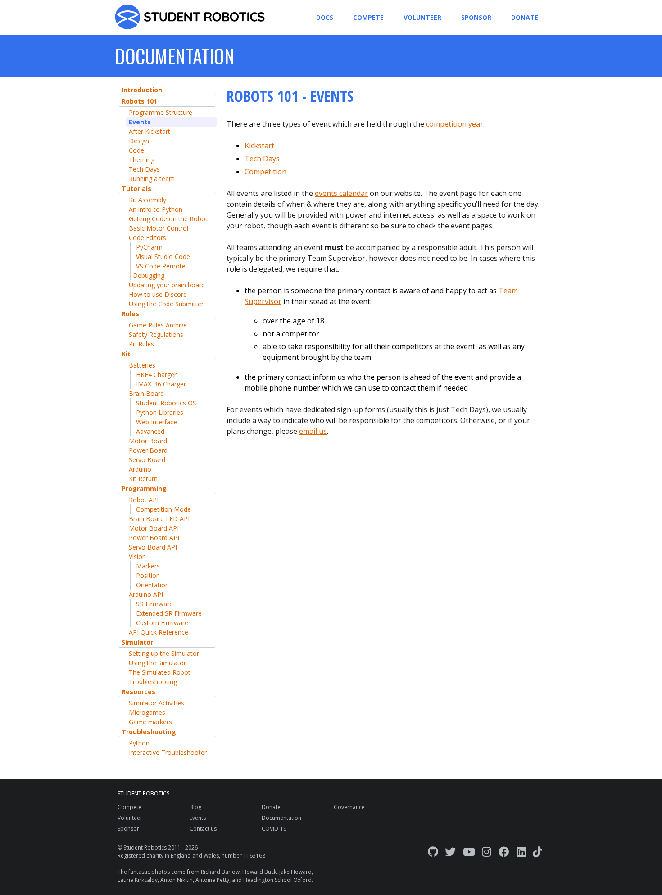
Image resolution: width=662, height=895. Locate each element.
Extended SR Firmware (169, 613)
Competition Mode (163, 509)
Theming (141, 159)
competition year (454, 124)
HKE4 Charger (156, 374)
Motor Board (148, 440)
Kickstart (259, 145)
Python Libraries (159, 412)
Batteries (142, 365)
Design (139, 140)
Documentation (281, 818)
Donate (524, 17)
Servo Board (147, 459)
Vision (137, 556)
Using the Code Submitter (166, 304)
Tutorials (136, 188)
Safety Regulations (156, 334)
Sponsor (476, 17)
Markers (148, 566)
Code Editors (147, 237)
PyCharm (149, 247)
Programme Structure (160, 112)
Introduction (142, 90)
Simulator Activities (156, 703)
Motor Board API (154, 528)
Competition (265, 172)
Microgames (147, 712)
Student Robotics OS (166, 403)
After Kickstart (149, 131)
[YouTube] (469, 851)
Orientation (152, 585)
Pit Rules (141, 344)
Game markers (150, 722)
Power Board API (154, 537)
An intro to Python (155, 209)
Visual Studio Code (163, 256)
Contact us (203, 828)
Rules (130, 313)
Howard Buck (259, 872)
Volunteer (422, 17)
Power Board (148, 450)
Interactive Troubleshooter (168, 752)
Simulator (137, 642)
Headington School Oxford (277, 880)
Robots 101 (139, 101)
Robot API (144, 499)
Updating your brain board (167, 285)
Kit (126, 354)
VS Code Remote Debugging (159, 271)
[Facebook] (504, 851)
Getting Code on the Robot (168, 218)
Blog (195, 807)
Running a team (152, 178)
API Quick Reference (158, 632)
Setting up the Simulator (164, 653)
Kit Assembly (147, 199)
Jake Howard (295, 872)
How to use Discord (158, 294)
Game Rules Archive (158, 325)
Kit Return (143, 478)
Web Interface (156, 422)
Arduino (140, 469)
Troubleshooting (153, 681)
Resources (138, 691)
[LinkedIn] (521, 851)
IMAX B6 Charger (161, 384)
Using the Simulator (157, 663)
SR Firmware (154, 604)
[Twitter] (450, 851)
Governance (349, 807)
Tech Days (144, 169)
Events (140, 122)
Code (136, 150)
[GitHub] (433, 851)
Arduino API (146, 594)
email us (313, 431)
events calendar (341, 193)
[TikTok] (537, 851)
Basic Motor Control (158, 228)
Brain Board (146, 393)
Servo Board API (153, 547)
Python (139, 743)
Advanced (150, 431)
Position (148, 575)
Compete (368, 17)
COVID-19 (274, 828)
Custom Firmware (162, 622)
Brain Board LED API (159, 518)
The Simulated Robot (159, 672)
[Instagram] (486, 851)
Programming (144, 488)
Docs (324, 17)
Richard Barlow (220, 872)
